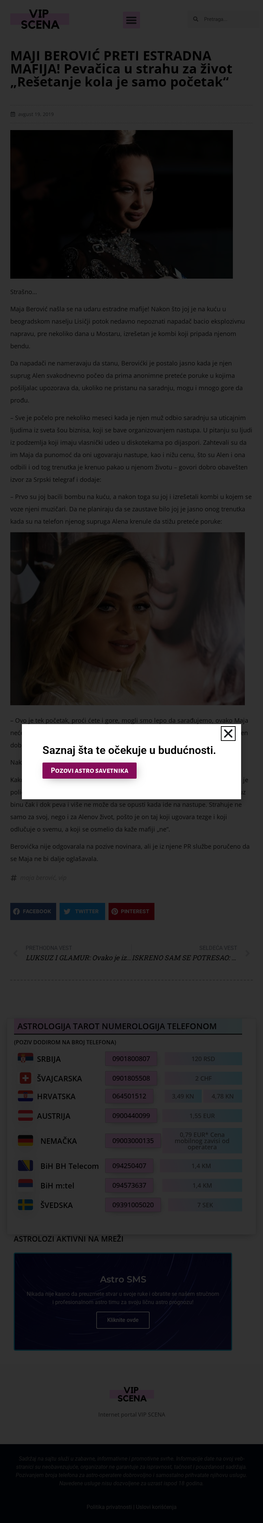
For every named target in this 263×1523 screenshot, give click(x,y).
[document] (131, 761)
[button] (228, 734)
